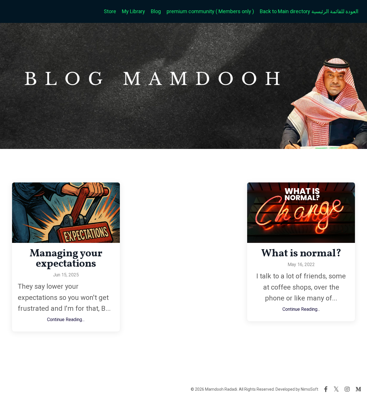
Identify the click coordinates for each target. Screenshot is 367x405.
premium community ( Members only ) (210, 11)
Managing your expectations (66, 259)
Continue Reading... (66, 319)
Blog (156, 11)
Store (110, 11)
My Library (133, 11)
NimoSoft (309, 389)
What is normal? (301, 254)
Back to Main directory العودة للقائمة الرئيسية (309, 11)
